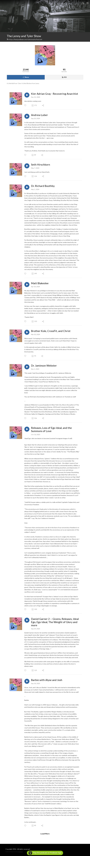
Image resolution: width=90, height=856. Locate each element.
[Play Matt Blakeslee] (26, 284)
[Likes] (25, 105)
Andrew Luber (39, 114)
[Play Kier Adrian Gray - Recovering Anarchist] (26, 95)
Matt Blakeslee (40, 283)
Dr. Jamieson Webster (44, 365)
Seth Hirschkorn (40, 164)
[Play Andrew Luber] (26, 116)
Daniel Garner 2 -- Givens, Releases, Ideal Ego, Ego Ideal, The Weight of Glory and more (55, 622)
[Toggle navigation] (87, 3)
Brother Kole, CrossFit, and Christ (50, 330)
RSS (65, 77)
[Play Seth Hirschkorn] (26, 165)
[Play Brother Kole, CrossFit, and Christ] (26, 332)
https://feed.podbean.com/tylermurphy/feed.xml (25, 39)
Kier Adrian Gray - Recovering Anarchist (54, 93)
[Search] (83, 3)
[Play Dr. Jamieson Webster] (26, 366)
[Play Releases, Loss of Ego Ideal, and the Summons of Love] (26, 429)
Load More (45, 834)
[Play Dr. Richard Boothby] (26, 187)
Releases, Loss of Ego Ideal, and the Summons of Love (51, 429)
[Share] (43, 105)
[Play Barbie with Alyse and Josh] (26, 681)
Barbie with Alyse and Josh (46, 679)
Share (27, 77)
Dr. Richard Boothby (43, 185)
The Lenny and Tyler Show (24, 36)
